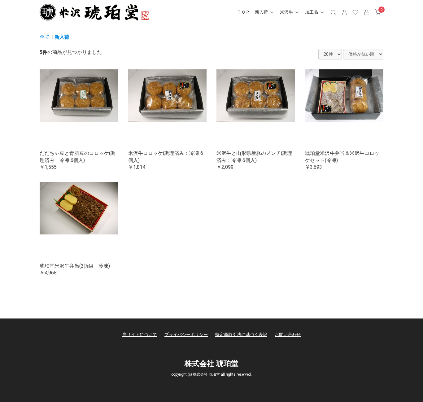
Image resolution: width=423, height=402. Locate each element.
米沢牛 (287, 12)
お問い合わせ (288, 334)
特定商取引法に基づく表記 (241, 334)
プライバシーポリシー (186, 334)
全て (45, 37)
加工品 (312, 12)
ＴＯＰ (243, 12)
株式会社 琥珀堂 (211, 363)
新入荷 (262, 12)
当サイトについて (139, 334)
